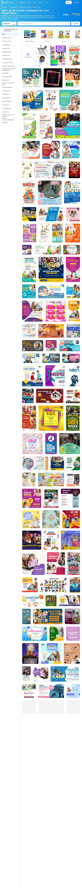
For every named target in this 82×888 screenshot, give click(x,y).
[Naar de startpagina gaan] (6, 2)
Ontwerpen (6, 23)
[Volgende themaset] (80, 35)
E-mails (13, 23)
